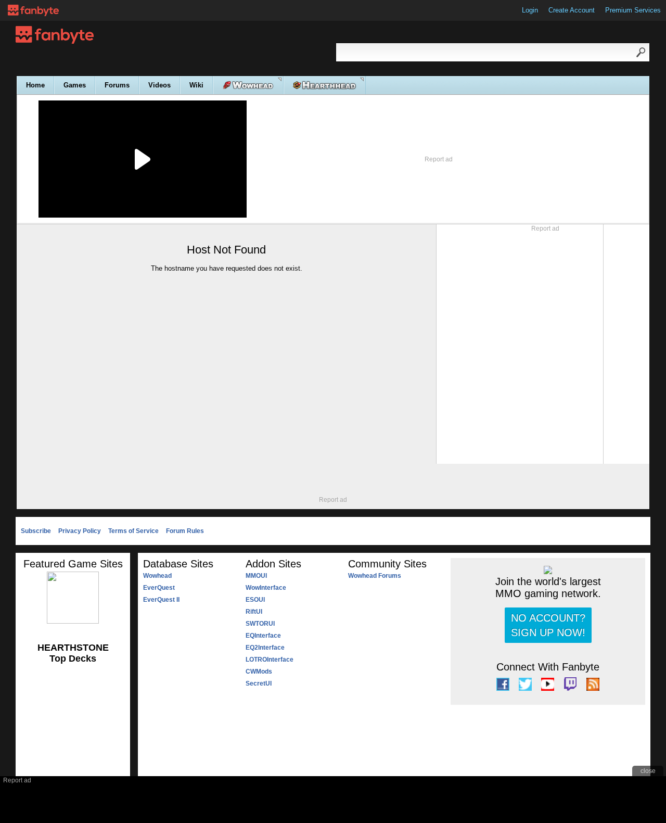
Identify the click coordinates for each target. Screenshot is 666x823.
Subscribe (36, 531)
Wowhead (157, 575)
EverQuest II (161, 599)
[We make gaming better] (33, 10)
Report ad (439, 159)
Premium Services (633, 10)
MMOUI (256, 575)
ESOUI (255, 599)
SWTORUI (260, 623)
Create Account (571, 10)
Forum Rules (185, 531)
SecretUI (259, 683)
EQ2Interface (265, 647)
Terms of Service (133, 531)
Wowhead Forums (374, 575)
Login (530, 10)
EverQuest (159, 587)
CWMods (259, 671)
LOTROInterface (269, 659)
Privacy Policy (79, 531)
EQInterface (263, 635)
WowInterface (266, 587)
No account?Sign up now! (548, 625)
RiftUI (254, 611)
